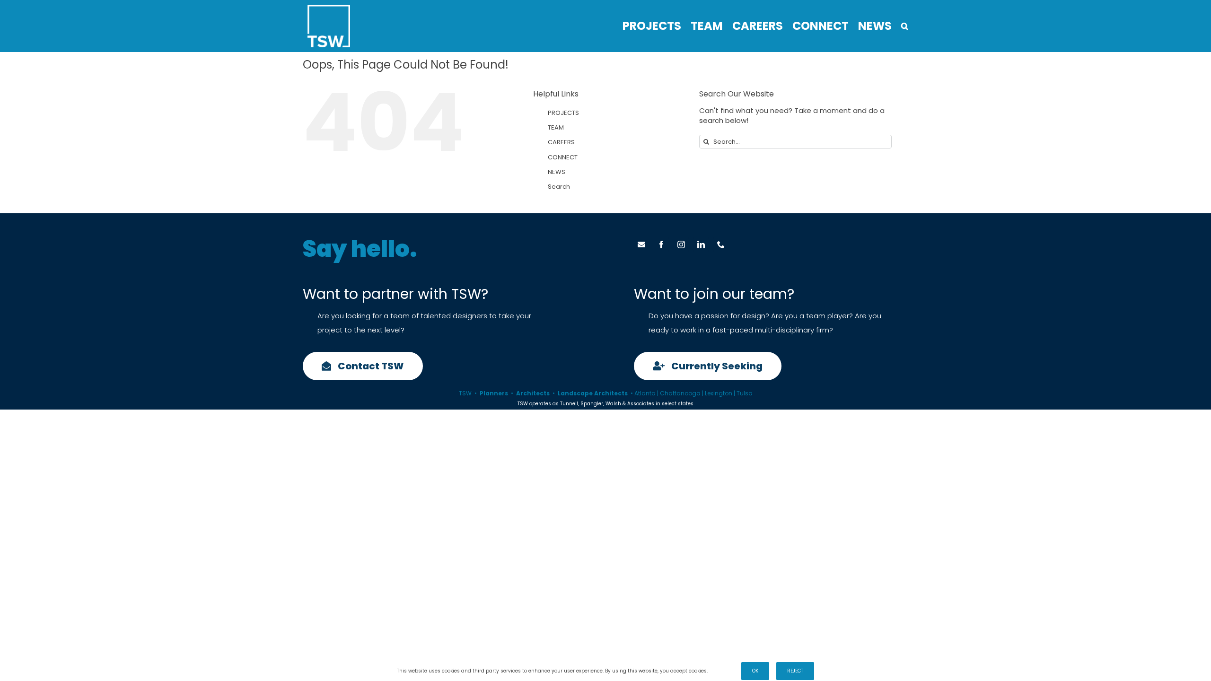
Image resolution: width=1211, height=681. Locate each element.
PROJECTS (563, 112)
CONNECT (563, 157)
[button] (904, 26)
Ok (755, 670)
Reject (795, 670)
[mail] (641, 244)
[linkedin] (701, 244)
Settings (720, 670)
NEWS (556, 171)
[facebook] (661, 244)
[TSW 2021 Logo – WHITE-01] (328, 8)
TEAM (556, 127)
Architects (533, 393)
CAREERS (561, 142)
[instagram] (681, 244)
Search (559, 186)
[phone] (720, 244)
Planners (494, 393)
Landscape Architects (593, 393)
